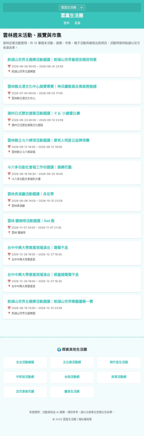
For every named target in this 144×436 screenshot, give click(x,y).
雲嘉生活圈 (72, 15)
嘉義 (77, 23)
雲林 (67, 23)
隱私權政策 (85, 419)
